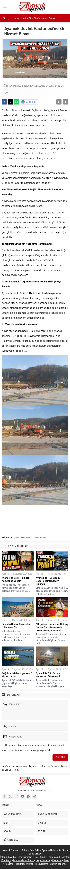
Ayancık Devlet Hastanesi (23, 537)
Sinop (4, 620)
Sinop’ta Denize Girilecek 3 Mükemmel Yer (16, 625)
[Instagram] (16, 796)
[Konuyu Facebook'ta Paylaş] (4, 102)
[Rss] (28, 796)
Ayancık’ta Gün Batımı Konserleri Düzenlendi (48, 675)
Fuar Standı (40, 857)
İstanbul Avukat (8, 857)
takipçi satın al (43, 860)
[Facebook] (4, 796)
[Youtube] (22, 796)
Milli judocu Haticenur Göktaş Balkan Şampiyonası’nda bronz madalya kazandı (52, 627)
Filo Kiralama (41, 863)
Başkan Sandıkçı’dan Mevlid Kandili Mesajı (34, 17)
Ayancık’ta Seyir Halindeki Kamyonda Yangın (16, 579)
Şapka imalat (25, 857)
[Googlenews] (34, 796)
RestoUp (57, 860)
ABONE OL (31, 101)
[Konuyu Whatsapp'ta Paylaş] (16, 102)
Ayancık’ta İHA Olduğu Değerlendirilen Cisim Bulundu (48, 580)
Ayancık (5, 573)
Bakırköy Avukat (24, 863)
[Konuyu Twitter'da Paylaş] (10, 102)
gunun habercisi (58, 863)
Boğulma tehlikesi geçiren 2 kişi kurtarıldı (17, 675)
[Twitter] (10, 796)
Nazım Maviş (40, 537)
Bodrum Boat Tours (23, 860)
